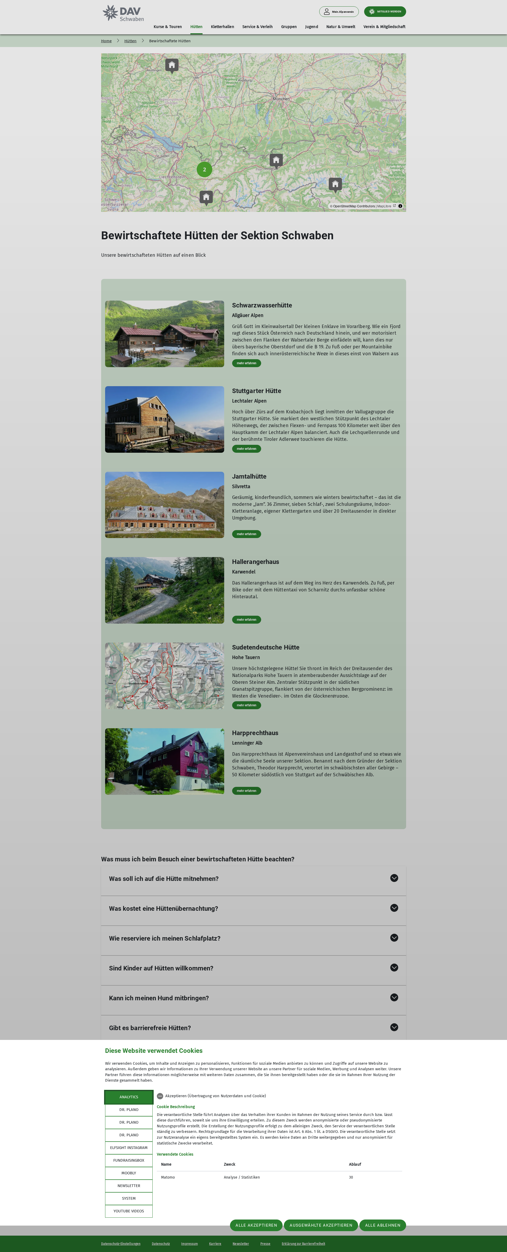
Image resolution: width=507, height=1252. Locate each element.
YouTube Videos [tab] (129, 1211)
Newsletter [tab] (129, 1185)
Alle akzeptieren (256, 1225)
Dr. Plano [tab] (128, 1109)
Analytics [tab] (129, 1097)
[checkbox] (279, 1096)
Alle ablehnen (383, 1225)
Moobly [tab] (128, 1173)
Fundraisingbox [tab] (128, 1160)
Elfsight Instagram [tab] (129, 1147)
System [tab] (129, 1198)
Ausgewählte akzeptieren (321, 1225)
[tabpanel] (279, 1137)
